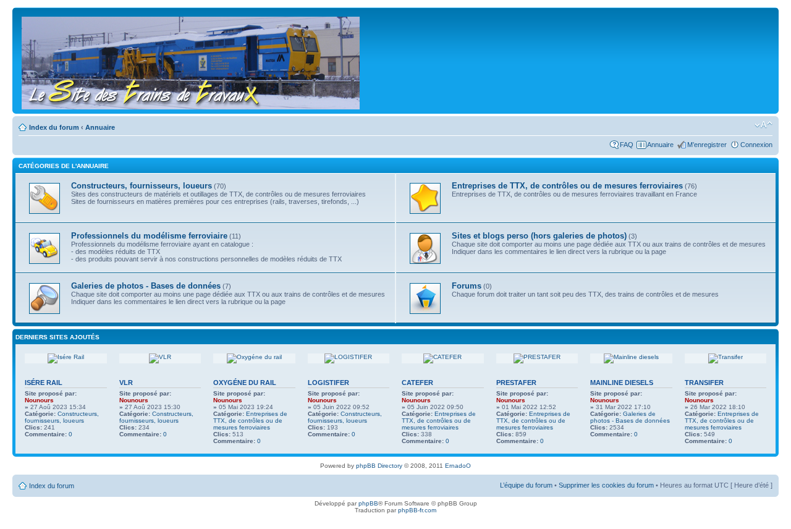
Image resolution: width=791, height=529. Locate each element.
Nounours (39, 400)
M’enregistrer (707, 144)
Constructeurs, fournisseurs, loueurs (62, 417)
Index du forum (54, 127)
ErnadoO (458, 465)
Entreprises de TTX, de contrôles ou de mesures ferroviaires (250, 420)
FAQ (626, 144)
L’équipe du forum (526, 485)
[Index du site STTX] (191, 61)
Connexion (756, 144)
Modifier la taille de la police (763, 124)
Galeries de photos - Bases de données (630, 417)
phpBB (368, 503)
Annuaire (100, 127)
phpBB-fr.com (417, 510)
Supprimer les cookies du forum (606, 485)
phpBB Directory (379, 465)
